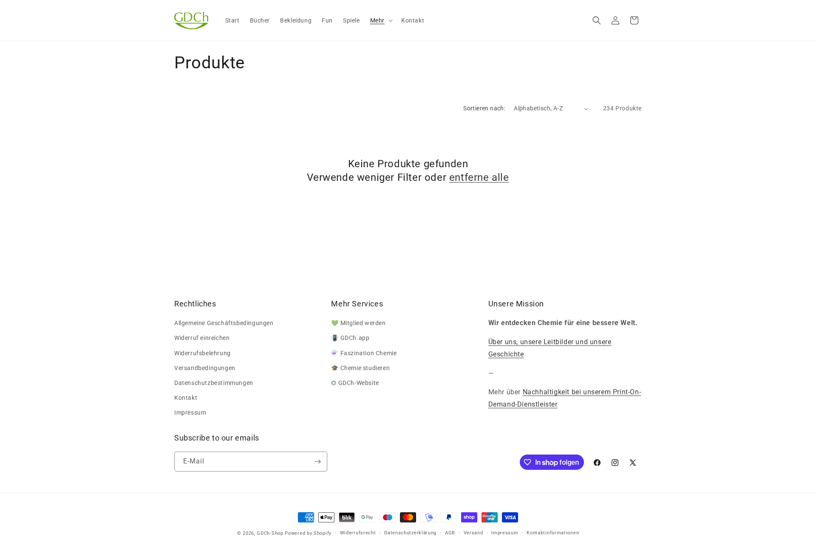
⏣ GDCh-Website (355, 382)
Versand (473, 533)
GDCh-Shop (270, 533)
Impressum (190, 412)
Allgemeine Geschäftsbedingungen (224, 323)
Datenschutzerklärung (410, 533)
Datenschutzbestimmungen (213, 382)
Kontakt (185, 397)
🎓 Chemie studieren (360, 368)
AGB (450, 533)
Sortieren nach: (484, 108)
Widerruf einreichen (202, 337)
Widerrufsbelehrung (202, 353)
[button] (380, 20)
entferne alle (479, 177)
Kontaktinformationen (553, 533)
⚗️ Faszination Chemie (364, 353)
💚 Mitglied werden (358, 323)
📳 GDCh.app (350, 337)
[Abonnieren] (317, 462)
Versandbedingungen (204, 368)
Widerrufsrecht (358, 533)
